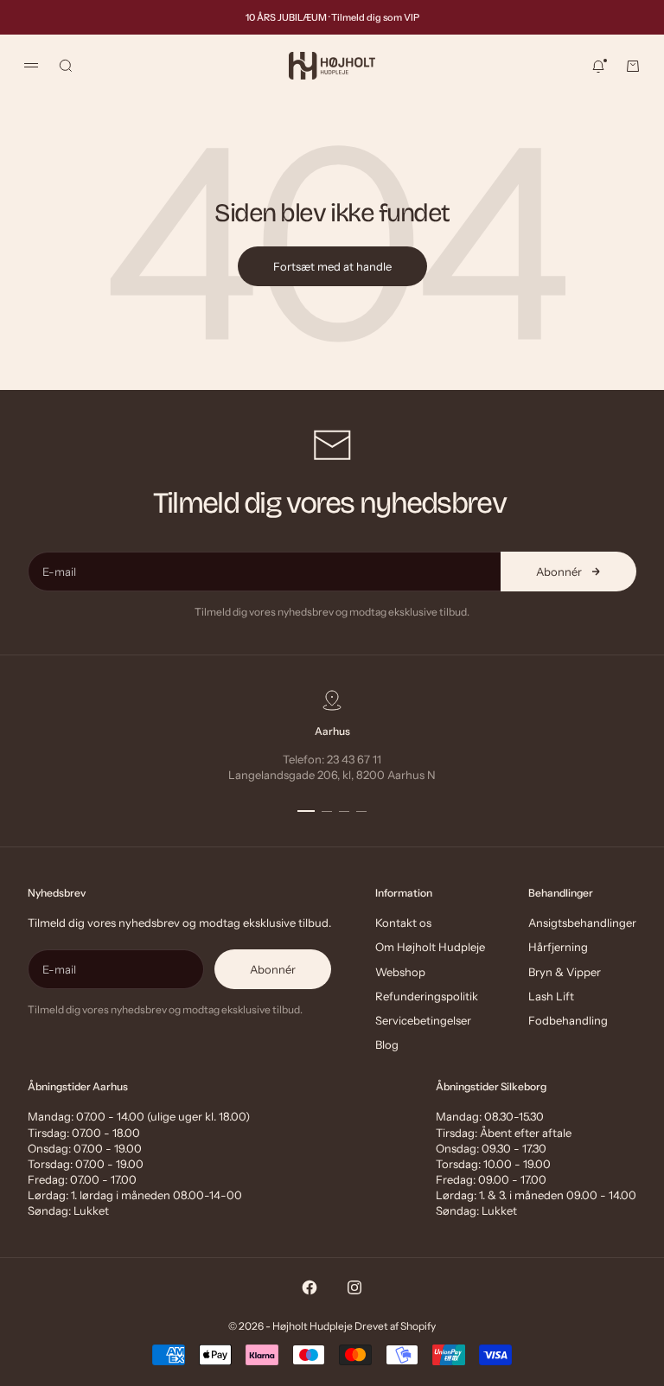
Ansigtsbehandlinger (582, 922)
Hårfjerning (558, 947)
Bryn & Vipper (564, 972)
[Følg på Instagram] (354, 1287)
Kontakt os (403, 922)
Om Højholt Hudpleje (430, 947)
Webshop (400, 972)
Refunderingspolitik (426, 996)
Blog (387, 1044)
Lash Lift (551, 996)
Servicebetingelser (423, 1020)
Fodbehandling (568, 1020)
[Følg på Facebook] (309, 1287)
